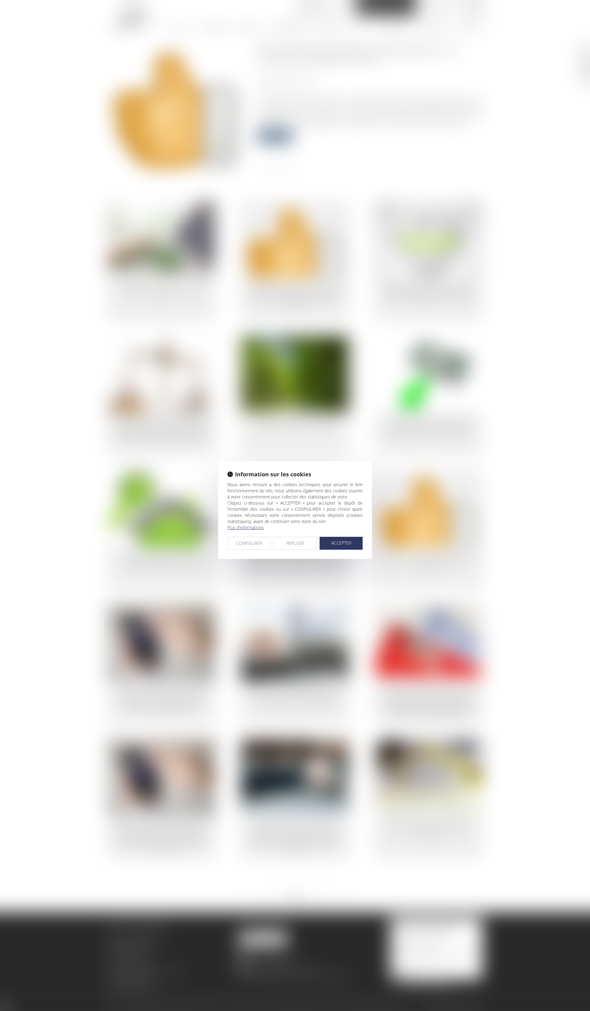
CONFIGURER (249, 543)
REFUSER (295, 543)
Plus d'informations (245, 527)
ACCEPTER (341, 543)
